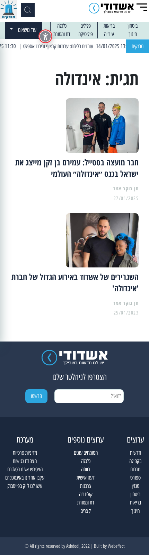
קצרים (85, 511)
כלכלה (62, 25)
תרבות (135, 469)
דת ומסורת (61, 34)
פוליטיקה (85, 34)
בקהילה (135, 461)
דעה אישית (86, 477)
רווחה (85, 469)
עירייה (109, 34)
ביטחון (133, 25)
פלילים (85, 25)
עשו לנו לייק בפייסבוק (24, 486)
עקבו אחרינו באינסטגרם (24, 477)
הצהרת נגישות (25, 461)
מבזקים (137, 46)
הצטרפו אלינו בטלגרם (25, 469)
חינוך (133, 34)
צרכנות (85, 486)
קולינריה (86, 494)
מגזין (135, 486)
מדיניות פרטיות (25, 452)
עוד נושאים (27, 30)
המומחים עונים (86, 452)
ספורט (135, 477)
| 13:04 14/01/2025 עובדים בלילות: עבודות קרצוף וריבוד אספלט (82, 46)
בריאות (109, 25)
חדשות (135, 452)
